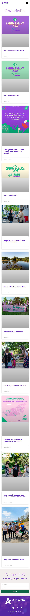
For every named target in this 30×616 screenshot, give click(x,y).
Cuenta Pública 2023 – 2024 (14, 51)
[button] (27, 2)
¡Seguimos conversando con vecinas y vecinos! (14, 241)
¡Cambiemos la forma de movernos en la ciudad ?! (13, 440)
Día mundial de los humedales (15, 287)
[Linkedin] (21, 608)
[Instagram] (17, 608)
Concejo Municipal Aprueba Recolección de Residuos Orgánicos (14, 151)
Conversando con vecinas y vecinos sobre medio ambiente (15, 496)
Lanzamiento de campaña (13, 332)
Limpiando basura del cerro (14, 560)
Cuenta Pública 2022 (11, 96)
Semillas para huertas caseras (15, 386)
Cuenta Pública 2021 (11, 195)
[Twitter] (13, 608)
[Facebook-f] (9, 608)
